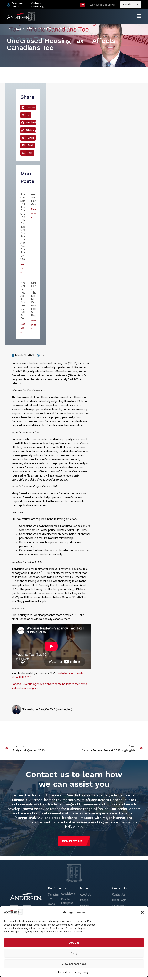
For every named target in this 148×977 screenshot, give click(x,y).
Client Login (119, 900)
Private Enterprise (67, 901)
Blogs (18, 28)
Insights (84, 906)
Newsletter (119, 906)
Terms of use (65, 972)
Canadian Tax (53, 896)
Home (9, 28)
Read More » (23, 268)
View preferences (74, 964)
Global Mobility (52, 906)
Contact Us (118, 894)
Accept (74, 942)
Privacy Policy (81, 972)
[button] (142, 912)
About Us (85, 894)
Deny (74, 953)
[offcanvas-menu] (139, 16)
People (84, 900)
